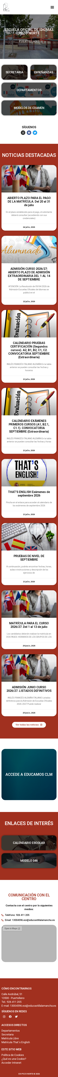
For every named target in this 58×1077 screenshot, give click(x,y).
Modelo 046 (29, 860)
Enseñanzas (43, 72)
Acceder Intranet (11, 1062)
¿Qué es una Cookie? (13, 1058)
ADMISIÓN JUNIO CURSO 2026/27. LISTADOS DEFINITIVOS (29, 689)
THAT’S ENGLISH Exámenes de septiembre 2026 (29, 493)
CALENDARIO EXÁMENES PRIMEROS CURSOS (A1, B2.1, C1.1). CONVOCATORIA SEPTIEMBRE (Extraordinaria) (29, 426)
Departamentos (29, 90)
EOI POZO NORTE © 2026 (29, 1074)
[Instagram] (23, 132)
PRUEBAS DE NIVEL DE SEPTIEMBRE (29, 557)
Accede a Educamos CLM (29, 774)
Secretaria (14, 72)
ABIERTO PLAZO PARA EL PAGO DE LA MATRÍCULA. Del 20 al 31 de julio (29, 201)
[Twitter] (35, 132)
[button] (52, 7)
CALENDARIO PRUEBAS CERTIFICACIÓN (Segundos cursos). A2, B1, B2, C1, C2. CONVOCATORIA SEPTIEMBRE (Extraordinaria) (29, 350)
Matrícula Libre (10, 1038)
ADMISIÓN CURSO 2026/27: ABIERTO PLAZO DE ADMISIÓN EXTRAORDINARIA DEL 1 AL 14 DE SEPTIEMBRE (29, 274)
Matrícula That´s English (15, 1042)
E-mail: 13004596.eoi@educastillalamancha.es (28, 1005)
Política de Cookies (12, 1055)
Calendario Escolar (29, 843)
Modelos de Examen (29, 108)
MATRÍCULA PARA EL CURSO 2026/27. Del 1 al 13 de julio (29, 625)
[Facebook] (29, 132)
